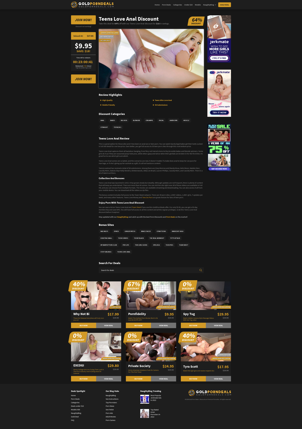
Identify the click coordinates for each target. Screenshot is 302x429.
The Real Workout (157, 238)
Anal (102, 120)
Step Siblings (106, 252)
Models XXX (75, 409)
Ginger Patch (130, 231)
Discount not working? (83, 26)
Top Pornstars (111, 402)
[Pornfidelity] (151, 295)
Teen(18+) (117, 127)
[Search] (200, 270)
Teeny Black (139, 238)
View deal (108, 325)
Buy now (84, 325)
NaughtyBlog (208, 5)
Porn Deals (166, 5)
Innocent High (177, 231)
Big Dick (124, 120)
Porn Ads (109, 413)
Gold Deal (224, 5)
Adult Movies (111, 416)
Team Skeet (136, 207)
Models (198, 5)
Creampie (149, 120)
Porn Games (110, 420)
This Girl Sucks (141, 245)
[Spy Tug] (206, 295)
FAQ (72, 420)
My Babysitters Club (109, 245)
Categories (177, 5)
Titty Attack (175, 238)
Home (157, 5)
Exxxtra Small (106, 238)
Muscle (186, 120)
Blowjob (136, 120)
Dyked (116, 231)
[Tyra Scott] (206, 347)
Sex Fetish (110, 409)
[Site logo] (92, 5)
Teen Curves (123, 238)
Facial (161, 120)
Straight (104, 127)
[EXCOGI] (96, 347)
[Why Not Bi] (96, 295)
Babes (112, 120)
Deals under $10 (77, 406)
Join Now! (83, 20)
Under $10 (188, 5)
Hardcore (174, 120)
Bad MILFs (104, 231)
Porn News (110, 406)
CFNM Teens (161, 231)
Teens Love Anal (123, 252)
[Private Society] (151, 347)
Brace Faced (146, 231)
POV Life (126, 245)
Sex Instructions (112, 399)
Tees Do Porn (147, 197)
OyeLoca (156, 245)
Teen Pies (169, 245)
